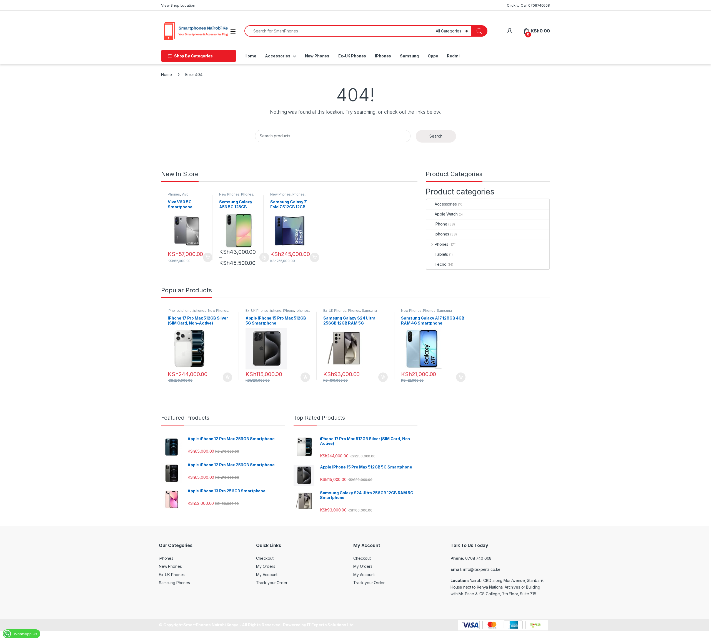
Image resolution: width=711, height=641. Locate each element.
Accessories (277, 56)
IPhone (441, 224)
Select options (262, 257)
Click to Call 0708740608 (528, 5)
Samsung (409, 56)
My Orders (265, 566)
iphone (186, 310)
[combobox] (338, 31)
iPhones (383, 56)
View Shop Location (178, 5)
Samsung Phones (174, 582)
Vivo (185, 194)
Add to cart (207, 257)
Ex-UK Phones (352, 56)
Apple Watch (446, 214)
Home (250, 56)
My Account (266, 574)
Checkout (265, 558)
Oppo (433, 56)
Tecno (440, 264)
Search (435, 136)
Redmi (453, 56)
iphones (442, 234)
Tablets (441, 254)
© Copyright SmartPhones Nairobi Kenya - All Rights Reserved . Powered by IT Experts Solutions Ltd (256, 624)
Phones (174, 194)
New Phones (317, 56)
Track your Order (271, 582)
